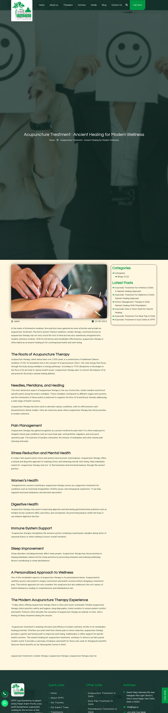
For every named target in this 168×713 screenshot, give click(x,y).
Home (41, 5)
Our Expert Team (60, 707)
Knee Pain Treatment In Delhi (100, 703)
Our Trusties (57, 702)
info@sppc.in (132, 707)
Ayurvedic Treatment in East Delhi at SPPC (135, 319)
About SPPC (57, 697)
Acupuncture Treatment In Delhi (102, 695)
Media (94, 5)
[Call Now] (4, 694)
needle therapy (40, 655)
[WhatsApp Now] (4, 703)
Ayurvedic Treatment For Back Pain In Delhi (135, 316)
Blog (104, 5)
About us (54, 5)
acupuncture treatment (21, 331)
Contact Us (117, 5)
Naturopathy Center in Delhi (52, 644)
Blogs (120, 276)
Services (82, 5)
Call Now (137, 5)
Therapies (68, 5)
